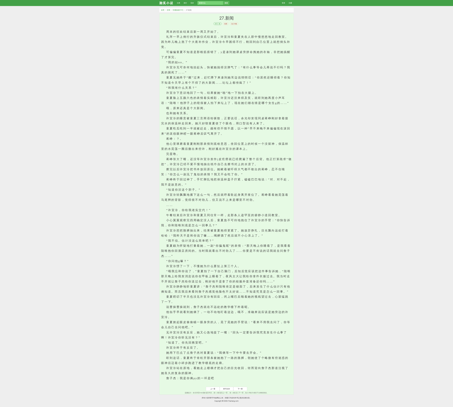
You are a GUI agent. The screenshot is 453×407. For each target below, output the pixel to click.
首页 (162, 10)
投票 (225, 24)
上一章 (212, 389)
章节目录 (226, 389)
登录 (283, 3)
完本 (192, 3)
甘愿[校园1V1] (178, 10)
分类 (178, 3)
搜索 (226, 3)
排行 (185, 3)
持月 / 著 (217, 24)
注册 (290, 3)
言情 (168, 10)
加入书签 (234, 24)
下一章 (240, 389)
